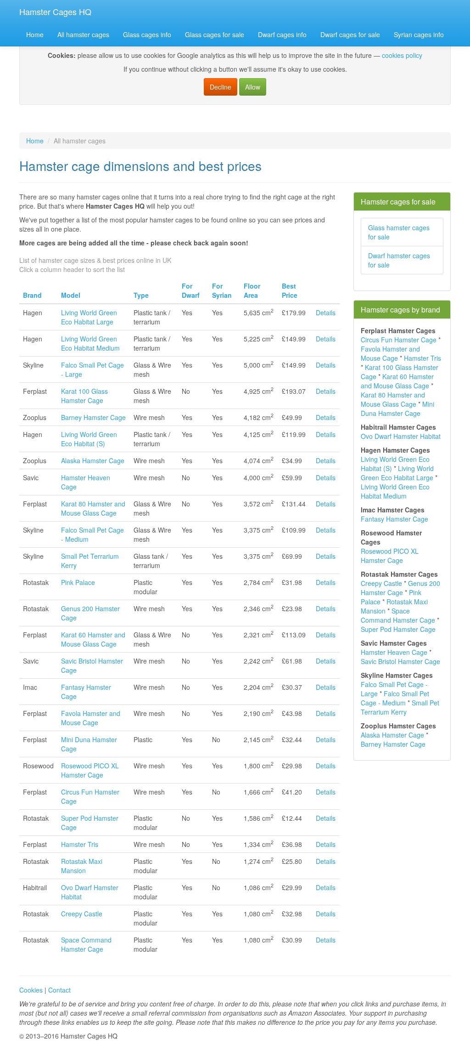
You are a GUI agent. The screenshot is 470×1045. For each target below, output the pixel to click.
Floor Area (252, 290)
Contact (59, 989)
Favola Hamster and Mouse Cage (90, 718)
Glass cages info (147, 34)
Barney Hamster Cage (93, 417)
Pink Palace (78, 582)
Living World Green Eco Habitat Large (89, 317)
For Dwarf (191, 290)
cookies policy (402, 55)
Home (35, 34)
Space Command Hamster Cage (86, 944)
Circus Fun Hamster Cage (398, 339)
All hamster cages (83, 34)
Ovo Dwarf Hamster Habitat (401, 436)
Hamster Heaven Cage (394, 652)
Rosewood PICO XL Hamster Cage (90, 770)
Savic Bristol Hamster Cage (400, 661)
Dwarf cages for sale (350, 34)
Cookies (31, 989)
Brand (32, 295)
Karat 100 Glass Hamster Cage (84, 395)
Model (70, 295)
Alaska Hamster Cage (92, 460)
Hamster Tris (79, 844)
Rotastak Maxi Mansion (81, 866)
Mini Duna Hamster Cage (397, 408)
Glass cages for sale (214, 34)
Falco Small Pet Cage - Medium (395, 698)
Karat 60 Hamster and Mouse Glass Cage (93, 639)
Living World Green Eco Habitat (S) (89, 439)
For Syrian (222, 290)
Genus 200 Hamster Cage (400, 588)
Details (326, 312)
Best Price (289, 290)
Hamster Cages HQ (55, 11)
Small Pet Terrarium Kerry (400, 707)
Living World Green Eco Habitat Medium (90, 343)
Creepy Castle (81, 913)
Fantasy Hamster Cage (394, 518)
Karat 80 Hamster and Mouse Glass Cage (93, 508)
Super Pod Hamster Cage (398, 629)
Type (141, 295)
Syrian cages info (419, 34)
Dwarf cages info (282, 34)
